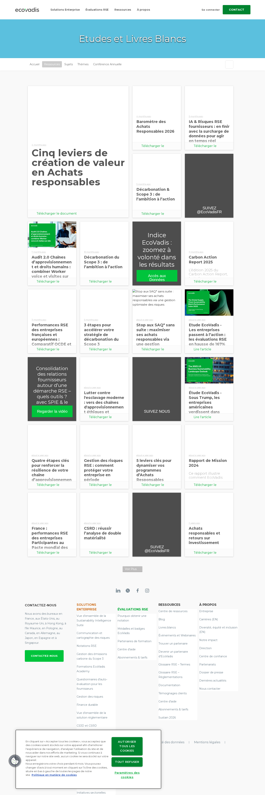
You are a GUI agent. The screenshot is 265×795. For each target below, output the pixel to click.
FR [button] (126, 64)
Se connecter (211, 9)
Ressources (122, 9)
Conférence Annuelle (107, 64)
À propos (143, 9)
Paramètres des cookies (127, 775)
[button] (15, 761)
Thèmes (82, 64)
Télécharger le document (56, 213)
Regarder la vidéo (52, 411)
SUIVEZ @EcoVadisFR (209, 210)
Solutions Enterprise (65, 9)
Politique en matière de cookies (54, 775)
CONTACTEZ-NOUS (44, 655)
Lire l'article (202, 349)
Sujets (68, 64)
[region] (88, 759)
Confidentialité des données (162, 742)
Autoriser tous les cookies (127, 746)
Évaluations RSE (97, 9)
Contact (236, 9)
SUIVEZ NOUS (157, 411)
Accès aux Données (157, 278)
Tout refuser (127, 762)
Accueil (34, 64)
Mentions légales (207, 742)
